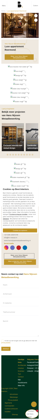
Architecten (22, 365)
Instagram (30, 365)
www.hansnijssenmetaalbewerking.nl (17, 240)
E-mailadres (7, 303)
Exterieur (21, 371)
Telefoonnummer (9, 312)
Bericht (5, 321)
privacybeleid (5, 343)
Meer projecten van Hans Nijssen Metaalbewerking (20, 262)
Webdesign (14, 397)
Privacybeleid (13, 400)
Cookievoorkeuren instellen (11, 410)
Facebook (30, 362)
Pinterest (30, 368)
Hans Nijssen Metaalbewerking (15, 44)
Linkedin (30, 371)
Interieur (21, 368)
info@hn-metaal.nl (10, 237)
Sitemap (15, 414)
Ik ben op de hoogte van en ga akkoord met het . (19, 342)
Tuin (19, 374)
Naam (5, 285)
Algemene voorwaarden (9, 404)
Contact (21, 377)
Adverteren (14, 394)
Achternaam (7, 294)
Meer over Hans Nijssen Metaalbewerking (19, 256)
